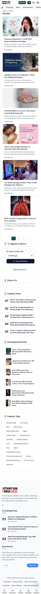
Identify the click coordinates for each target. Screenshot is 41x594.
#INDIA (25, 431)
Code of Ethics (16, 585)
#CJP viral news (29, 460)
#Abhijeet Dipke (11, 435)
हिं (29, 2)
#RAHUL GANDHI (22, 439)
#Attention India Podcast (21, 443)
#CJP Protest (24, 423)
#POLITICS (9, 439)
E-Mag (22, 3)
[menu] (37, 2)
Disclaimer (7, 582)
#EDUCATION (18, 427)
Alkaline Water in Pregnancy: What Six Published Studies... (19, 76)
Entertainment (28, 7)
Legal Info (6, 585)
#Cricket (28, 456)
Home (4, 11)
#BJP (8, 427)
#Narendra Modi (11, 423)
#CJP (8, 443)
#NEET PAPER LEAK (12, 431)
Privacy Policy (18, 582)
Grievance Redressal (31, 585)
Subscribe (32, 565)
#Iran (7, 448)
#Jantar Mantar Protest (13, 452)
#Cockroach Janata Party (14, 456)
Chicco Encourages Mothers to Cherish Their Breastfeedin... (17, 148)
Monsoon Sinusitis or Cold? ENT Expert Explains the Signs (18, 40)
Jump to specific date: (15, 251)
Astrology (9, 7)
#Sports (15, 448)
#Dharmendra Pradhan (13, 460)
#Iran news (9, 464)
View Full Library (20, 269)
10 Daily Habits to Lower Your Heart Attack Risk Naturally (19, 112)
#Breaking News (25, 435)
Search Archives (20, 261)
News (18, 7)
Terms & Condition (31, 582)
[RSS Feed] (3, 505)
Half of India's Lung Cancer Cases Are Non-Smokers (20, 219)
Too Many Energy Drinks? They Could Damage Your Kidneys (20, 184)
